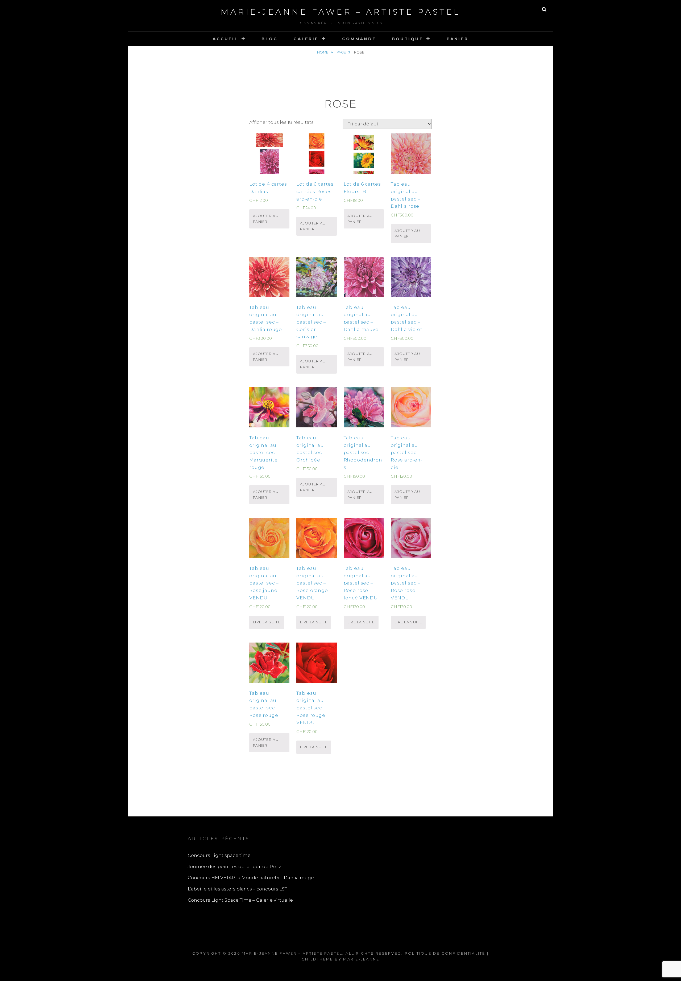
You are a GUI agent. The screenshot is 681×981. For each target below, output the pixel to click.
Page (342, 52)
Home (323, 52)
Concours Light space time (219, 855)
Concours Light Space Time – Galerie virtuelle (240, 900)
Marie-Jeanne (361, 959)
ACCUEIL (225, 38)
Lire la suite (266, 622)
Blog (269, 38)
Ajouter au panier (266, 219)
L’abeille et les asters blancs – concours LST (237, 889)
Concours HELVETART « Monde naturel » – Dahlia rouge (251, 877)
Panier (457, 38)
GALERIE (305, 38)
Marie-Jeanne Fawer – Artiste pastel (340, 12)
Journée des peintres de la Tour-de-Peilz (234, 866)
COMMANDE (359, 38)
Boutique (407, 38)
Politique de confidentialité (445, 953)
